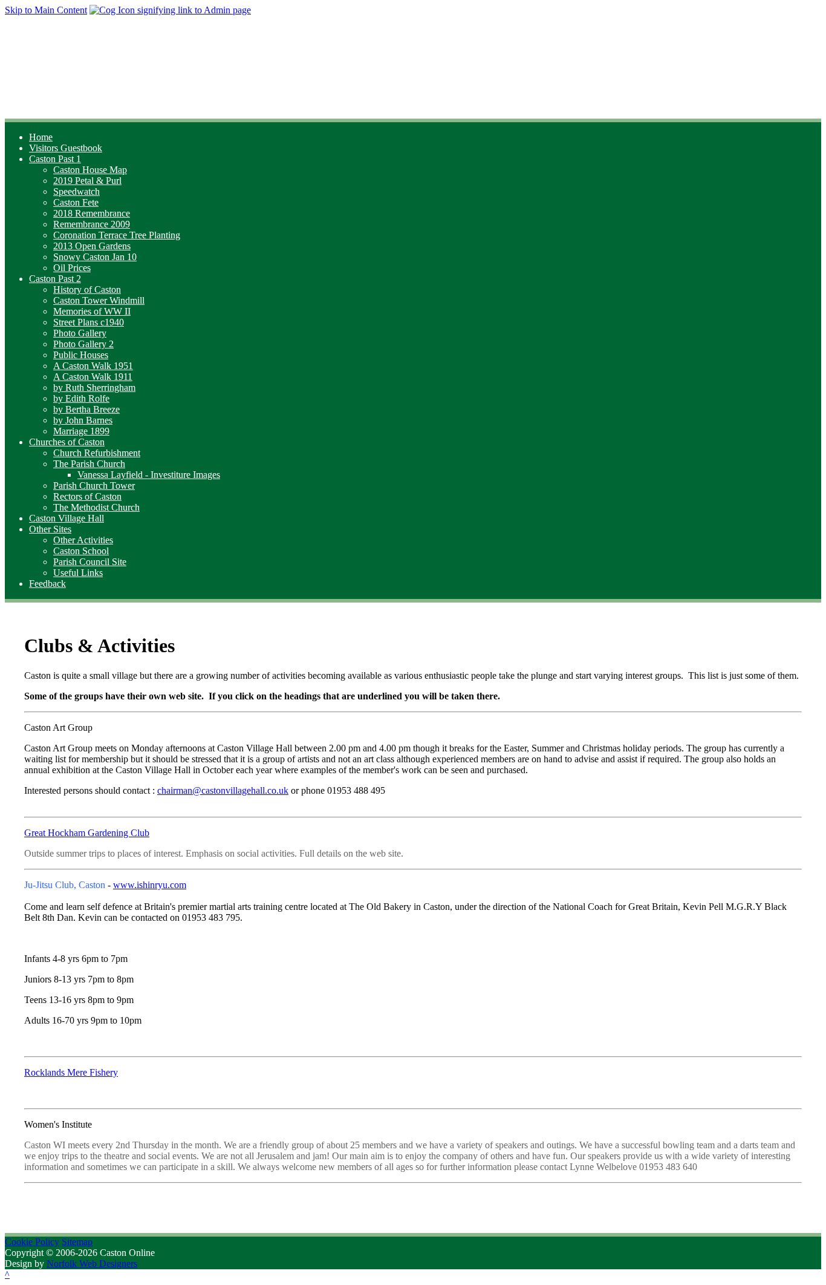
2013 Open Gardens (92, 246)
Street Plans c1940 (88, 322)
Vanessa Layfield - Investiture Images (148, 474)
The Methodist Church (96, 507)
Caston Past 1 (55, 159)
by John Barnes (82, 420)
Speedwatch (76, 191)
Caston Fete (76, 202)
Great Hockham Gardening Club (86, 833)
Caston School (81, 551)
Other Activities (83, 540)
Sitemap (77, 1242)
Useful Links (78, 572)
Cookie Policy (32, 1242)
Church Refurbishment (96, 453)
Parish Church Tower (94, 485)
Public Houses (80, 355)
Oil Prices (72, 268)
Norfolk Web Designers (92, 1263)
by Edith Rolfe (81, 398)
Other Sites (50, 529)
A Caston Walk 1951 (93, 366)
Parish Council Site (89, 562)
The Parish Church (89, 464)
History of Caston (87, 289)
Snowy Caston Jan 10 (95, 257)
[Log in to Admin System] (170, 10)
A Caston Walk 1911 (92, 376)
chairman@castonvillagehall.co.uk (222, 790)
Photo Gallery (79, 333)
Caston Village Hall (66, 518)
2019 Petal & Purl (87, 180)
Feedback (47, 583)
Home (41, 137)
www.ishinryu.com (149, 885)
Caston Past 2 (55, 278)
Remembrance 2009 (91, 224)
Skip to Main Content (46, 10)
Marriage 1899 (81, 431)
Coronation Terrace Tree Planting (116, 235)
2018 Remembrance (91, 213)
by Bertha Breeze (86, 409)
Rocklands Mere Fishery (71, 1072)
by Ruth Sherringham (94, 387)
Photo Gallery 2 (83, 344)
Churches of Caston (67, 442)
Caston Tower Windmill (99, 300)
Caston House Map (90, 170)
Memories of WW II (92, 311)
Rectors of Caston (87, 496)
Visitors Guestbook (65, 148)
